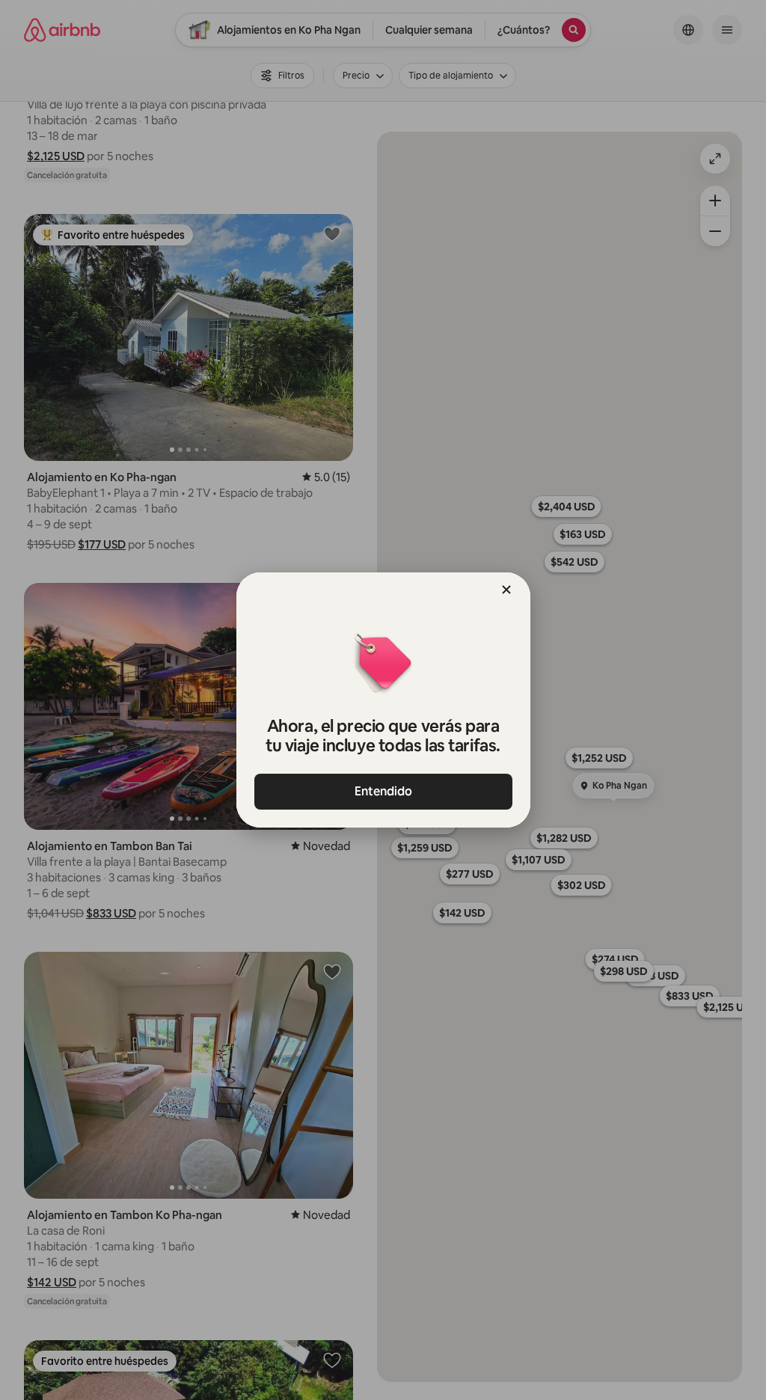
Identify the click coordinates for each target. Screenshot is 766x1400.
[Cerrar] (506, 590)
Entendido (383, 791)
